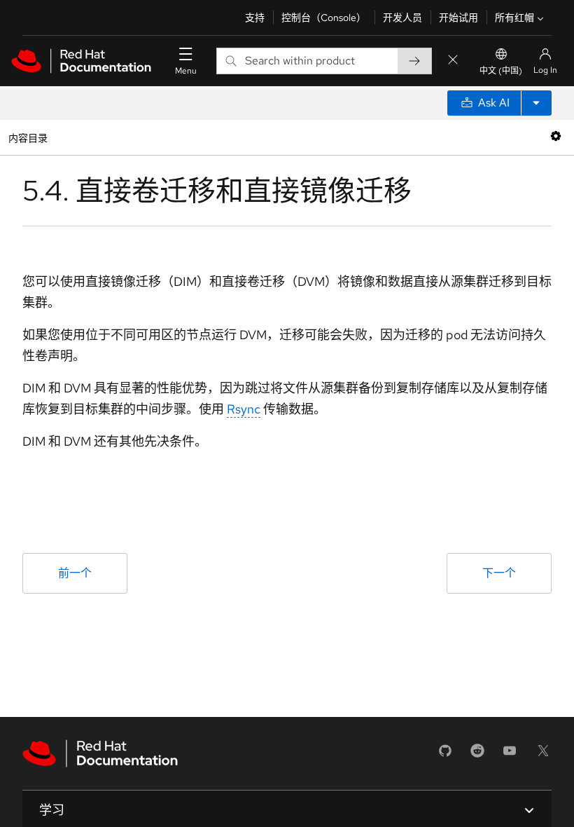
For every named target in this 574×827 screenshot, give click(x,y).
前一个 (75, 573)
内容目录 (28, 137)
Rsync (243, 409)
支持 (255, 17)
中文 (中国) (500, 70)
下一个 (499, 573)
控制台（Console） (323, 17)
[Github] (445, 755)
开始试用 (458, 17)
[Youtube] (509, 755)
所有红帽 (514, 17)
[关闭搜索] (453, 60)
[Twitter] (543, 755)
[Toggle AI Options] (536, 103)
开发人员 (402, 17)
